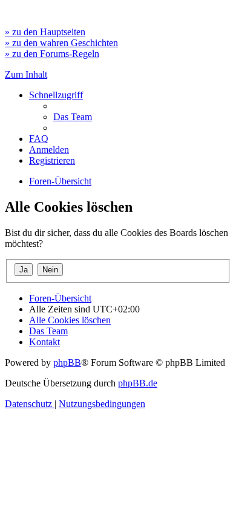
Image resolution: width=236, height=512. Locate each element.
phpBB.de (137, 383)
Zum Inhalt (26, 74)
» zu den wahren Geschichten (61, 43)
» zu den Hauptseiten (45, 32)
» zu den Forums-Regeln (52, 54)
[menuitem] (72, 117)
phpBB (67, 362)
